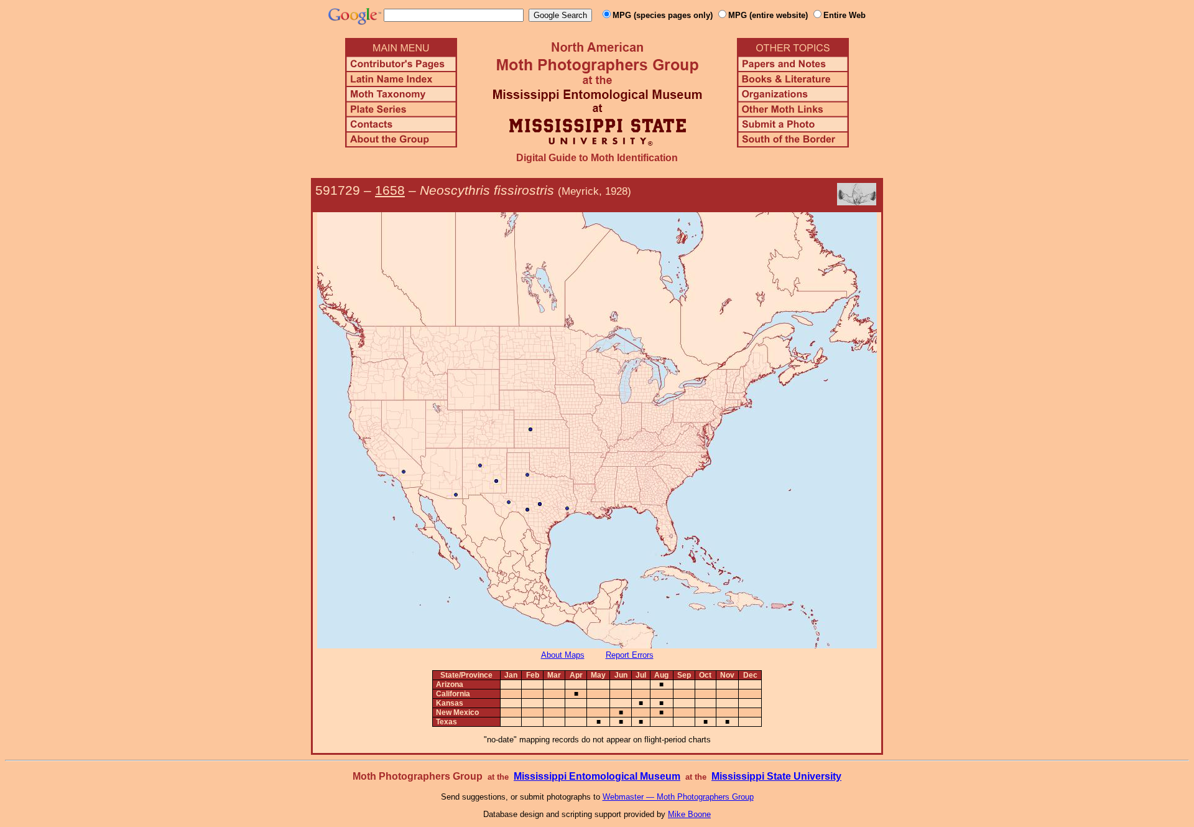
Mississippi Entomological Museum (597, 776)
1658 (390, 190)
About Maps (563, 655)
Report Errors (630, 655)
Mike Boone (689, 814)
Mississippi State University (776, 776)
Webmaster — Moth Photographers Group (678, 796)
